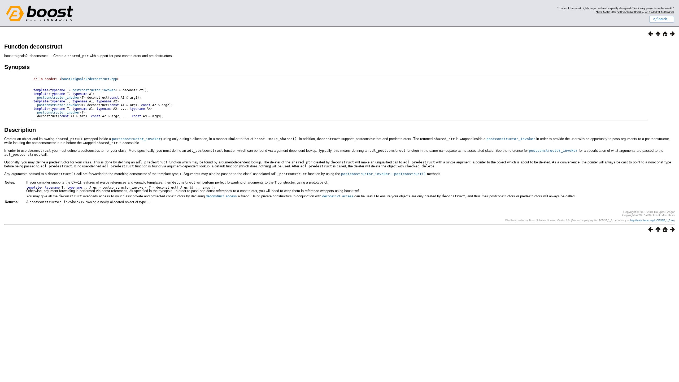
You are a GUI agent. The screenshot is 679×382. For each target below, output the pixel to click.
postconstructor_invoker (93, 90)
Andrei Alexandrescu (630, 11)
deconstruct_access (221, 196)
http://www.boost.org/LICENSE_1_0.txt (652, 220)
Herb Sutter (603, 11)
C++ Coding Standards (659, 11)
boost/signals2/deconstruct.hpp (89, 79)
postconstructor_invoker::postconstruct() (383, 174)
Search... (663, 19)
